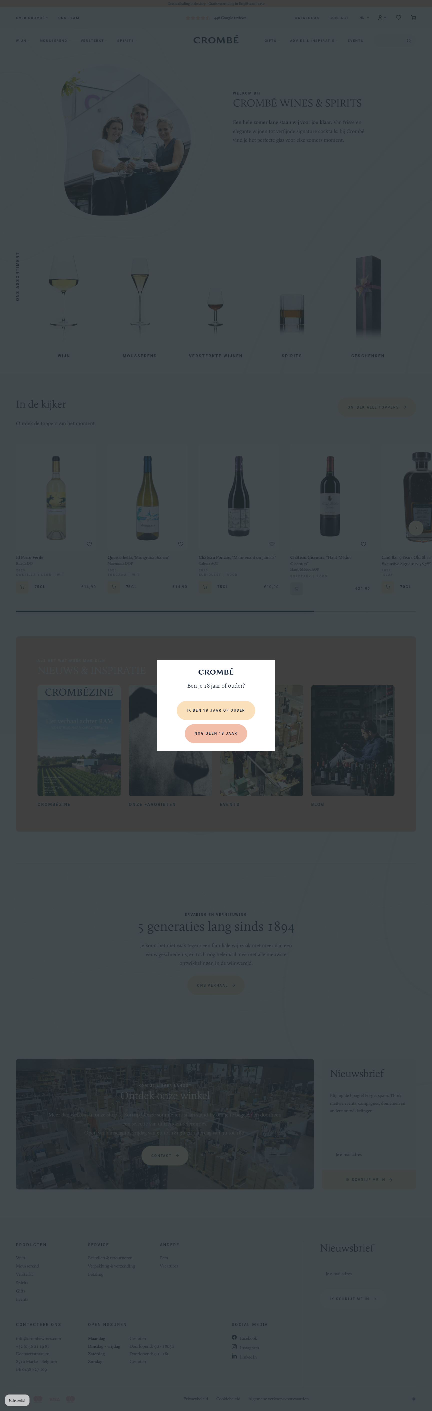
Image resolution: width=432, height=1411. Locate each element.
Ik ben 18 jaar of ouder (216, 710)
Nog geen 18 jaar (216, 733)
